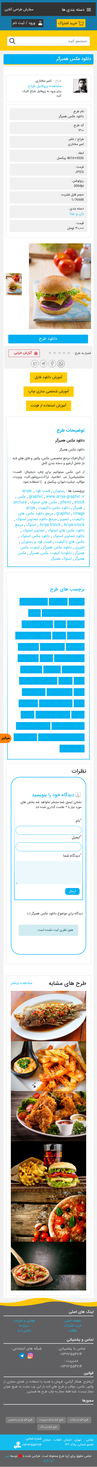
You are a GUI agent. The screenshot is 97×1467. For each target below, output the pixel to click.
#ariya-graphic (33, 602)
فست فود (42, 491)
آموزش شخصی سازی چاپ (48, 391)
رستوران (58, 491)
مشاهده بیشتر (21, 983)
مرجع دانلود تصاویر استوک (36, 519)
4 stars (63, 353)
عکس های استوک (43, 502)
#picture (76, 635)
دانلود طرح (48, 338)
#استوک (65, 681)
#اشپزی (27, 714)
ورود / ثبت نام (24, 23)
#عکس (34, 613)
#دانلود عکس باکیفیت (33, 635)
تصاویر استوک (32, 530)
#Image (74, 647)
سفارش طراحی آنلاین (18, 9)
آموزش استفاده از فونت (48, 405)
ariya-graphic (33, 494)
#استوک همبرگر (72, 748)
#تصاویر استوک (59, 692)
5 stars (68, 353)
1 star (49, 353)
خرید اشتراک (67, 23)
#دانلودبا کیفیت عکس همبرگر (61, 737)
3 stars (59, 353)
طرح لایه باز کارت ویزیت (51, 1420)
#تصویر (46, 658)
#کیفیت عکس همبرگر (33, 726)
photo (66, 502)
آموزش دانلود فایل (48, 377)
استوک (30, 525)
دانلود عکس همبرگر (57, 547)
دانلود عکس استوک (34, 536)
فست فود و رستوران (36, 542)
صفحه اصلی (73, 1321)
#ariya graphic (62, 647)
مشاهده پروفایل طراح (44, 86)
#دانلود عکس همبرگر (68, 726)
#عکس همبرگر (25, 737)
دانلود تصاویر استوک (68, 536)
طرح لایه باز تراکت (79, 1420)
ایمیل (76, 837)
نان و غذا (77, 214)
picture (20, 502)
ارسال (72, 891)
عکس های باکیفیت (69, 542)
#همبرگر (59, 635)
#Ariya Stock (40, 669)
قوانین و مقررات (24, 1321)
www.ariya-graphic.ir (56, 497)
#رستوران (76, 602)
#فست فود (58, 602)
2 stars (54, 353)
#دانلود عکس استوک (56, 703)
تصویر (64, 519)
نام (78, 821)
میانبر (6, 738)
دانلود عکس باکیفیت (53, 508)
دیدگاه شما (72, 856)
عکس (21, 497)
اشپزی (79, 547)
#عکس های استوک (37, 624)
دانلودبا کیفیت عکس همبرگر (50, 553)
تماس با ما (24, 1331)
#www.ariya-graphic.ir (63, 613)
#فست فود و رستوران (52, 714)
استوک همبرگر (61, 559)
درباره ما (24, 1326)
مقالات (73, 1331)
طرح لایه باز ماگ (48, 1427)
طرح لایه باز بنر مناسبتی (20, 1420)
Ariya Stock (50, 525)
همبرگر (77, 508)
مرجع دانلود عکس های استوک (50, 528)
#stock (74, 624)
